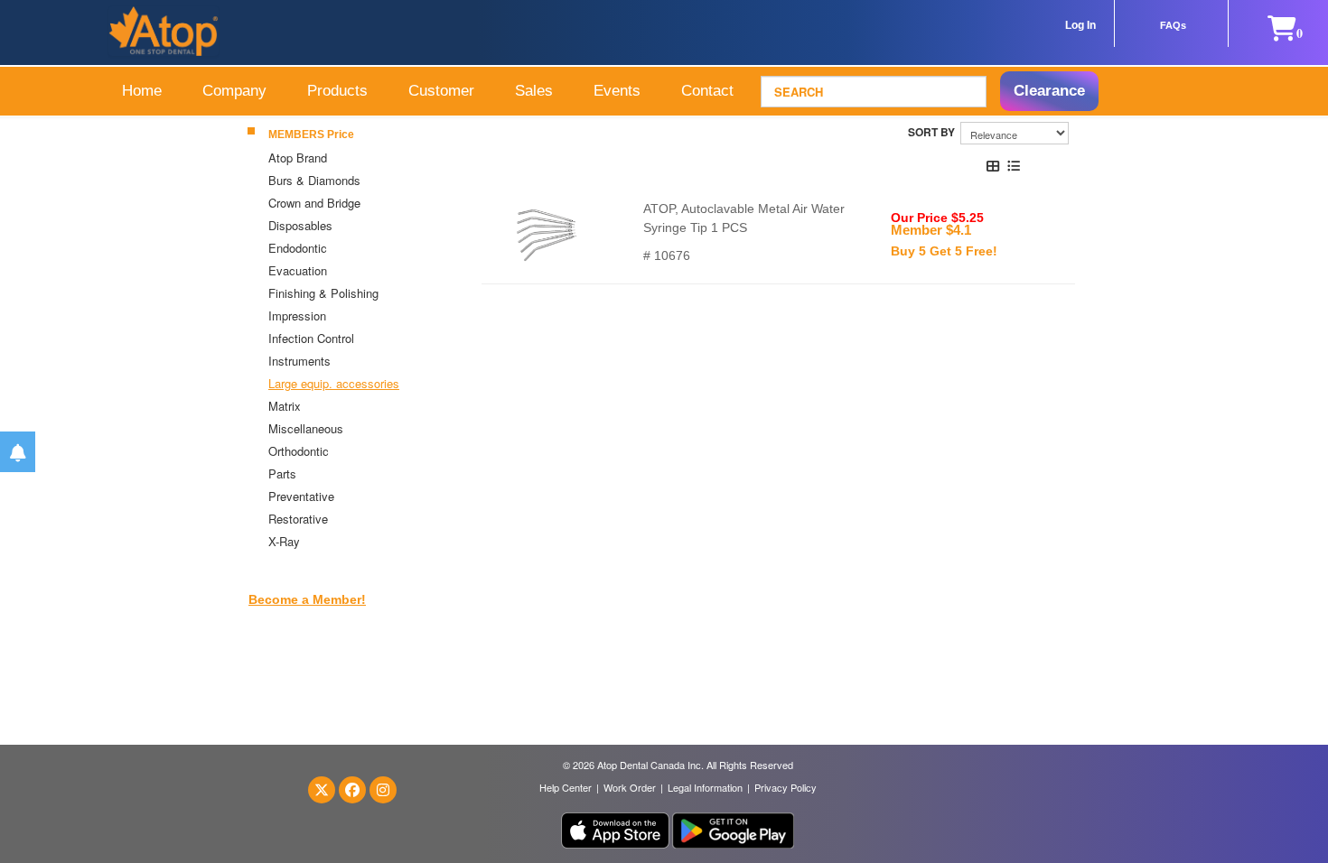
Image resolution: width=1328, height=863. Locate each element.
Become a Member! (307, 599)
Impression (297, 315)
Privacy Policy (785, 787)
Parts (282, 473)
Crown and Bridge (314, 202)
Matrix (284, 405)
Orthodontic (298, 450)
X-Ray (284, 541)
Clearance (1049, 90)
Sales (534, 90)
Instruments (299, 360)
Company (234, 90)
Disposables (300, 225)
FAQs (1173, 25)
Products (337, 90)
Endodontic (297, 247)
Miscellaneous (305, 428)
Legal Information (705, 787)
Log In (1080, 25)
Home (142, 90)
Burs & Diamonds (314, 180)
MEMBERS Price (311, 134)
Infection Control (311, 338)
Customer (441, 90)
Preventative (301, 496)
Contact (707, 90)
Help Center (565, 787)
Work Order (629, 787)
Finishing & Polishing (325, 293)
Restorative (298, 518)
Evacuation (299, 270)
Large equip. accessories (333, 383)
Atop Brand (297, 157)
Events (617, 90)
